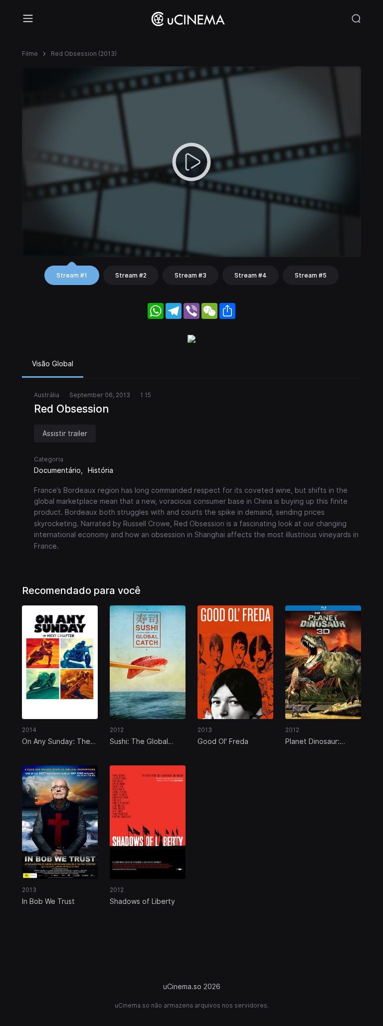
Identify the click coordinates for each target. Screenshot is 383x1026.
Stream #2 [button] (131, 275)
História (100, 470)
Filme (30, 53)
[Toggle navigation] (28, 18)
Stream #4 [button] (250, 275)
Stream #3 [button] (190, 275)
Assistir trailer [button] (64, 433)
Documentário (57, 470)
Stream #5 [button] (311, 275)
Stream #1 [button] (71, 275)
